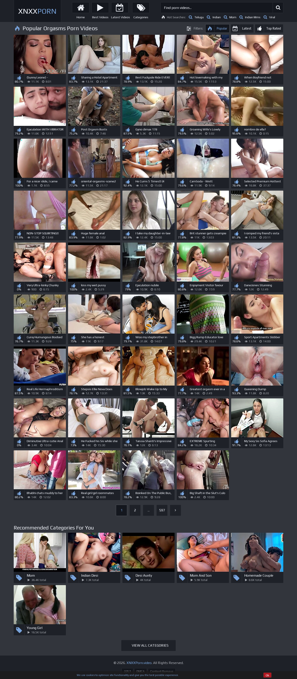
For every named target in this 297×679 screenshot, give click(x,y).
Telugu (199, 17)
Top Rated (273, 28)
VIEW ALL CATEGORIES (150, 645)
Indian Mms (252, 17)
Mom (232, 17)
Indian (216, 17)
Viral (272, 17)
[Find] (278, 7)
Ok (267, 675)
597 (162, 510)
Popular (222, 28)
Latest (246, 28)
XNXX (37, 11)
